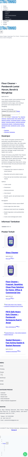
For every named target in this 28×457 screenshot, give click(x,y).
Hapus (18, 111)
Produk (2, 372)
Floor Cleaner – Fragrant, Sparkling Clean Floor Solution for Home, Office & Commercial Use (15, 287)
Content (4, 111)
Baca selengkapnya (11, 327)
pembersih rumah (15, 125)
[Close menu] (0, 437)
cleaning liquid (10, 118)
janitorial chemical (20, 122)
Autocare (7, 13)
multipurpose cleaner (18, 124)
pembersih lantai (6, 125)
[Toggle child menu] (1, 375)
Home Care (7, 17)
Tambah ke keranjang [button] (11, 351)
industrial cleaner (10, 122)
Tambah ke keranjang (6, 115)
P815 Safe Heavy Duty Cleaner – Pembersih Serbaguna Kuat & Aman (14, 317)
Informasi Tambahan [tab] (9, 132)
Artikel (5, 22)
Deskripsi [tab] (6, 130)
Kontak (5, 24)
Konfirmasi (6, 21)
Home (4, 6)
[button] (25, 454)
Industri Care (7, 11)
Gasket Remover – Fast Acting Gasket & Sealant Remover (15, 343)
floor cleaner (18, 118)
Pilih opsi (8, 258)
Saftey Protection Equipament (10, 15)
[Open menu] (1, 31)
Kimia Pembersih (8, 19)
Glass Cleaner (12, 252)
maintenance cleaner (7, 124)
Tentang (5, 7)
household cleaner (16, 120)
